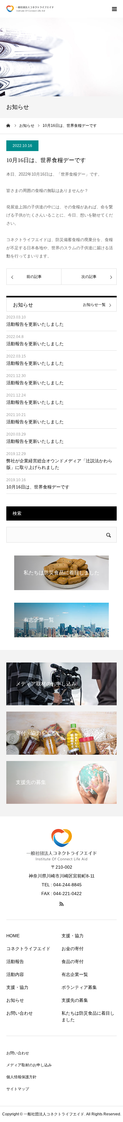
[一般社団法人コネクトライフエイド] (30, 9)
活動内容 (15, 974)
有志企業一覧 (75, 974)
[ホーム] (8, 125)
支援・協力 (17, 987)
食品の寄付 (73, 961)
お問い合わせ (19, 1013)
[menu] (114, 9)
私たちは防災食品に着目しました (88, 1016)
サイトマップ (17, 1089)
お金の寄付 (73, 948)
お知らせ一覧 (94, 305)
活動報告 (15, 961)
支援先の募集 (75, 1000)
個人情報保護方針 (21, 1077)
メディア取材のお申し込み (29, 1065)
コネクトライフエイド (28, 948)
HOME (13, 935)
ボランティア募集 (79, 987)
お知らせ (15, 1000)
